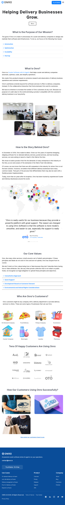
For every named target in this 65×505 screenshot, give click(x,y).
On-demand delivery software (9, 476)
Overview (36, 476)
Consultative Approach (13, 276)
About (57, 476)
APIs (35, 487)
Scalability (8, 52)
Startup (7, 56)
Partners (58, 485)
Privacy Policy (5, 498)
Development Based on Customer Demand (20, 284)
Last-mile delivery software (9, 479)
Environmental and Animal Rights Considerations (22, 287)
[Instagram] (54, 497)
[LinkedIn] (50, 497)
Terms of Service (30, 495)
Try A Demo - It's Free (12, 467)
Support (36, 485)
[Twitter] (58, 497)
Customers (58, 482)
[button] (32, 44)
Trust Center (39, 495)
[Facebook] (46, 497)
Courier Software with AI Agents (19, 72)
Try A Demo (56, 2)
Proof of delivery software (9, 485)
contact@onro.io (7, 460)
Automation (9, 44)
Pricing (35, 479)
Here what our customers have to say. (33, 437)
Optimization (9, 48)
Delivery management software (10, 482)
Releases (36, 482)
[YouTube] (62, 497)
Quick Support (10, 280)
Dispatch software (6, 487)
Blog (57, 479)
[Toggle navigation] (63, 2)
